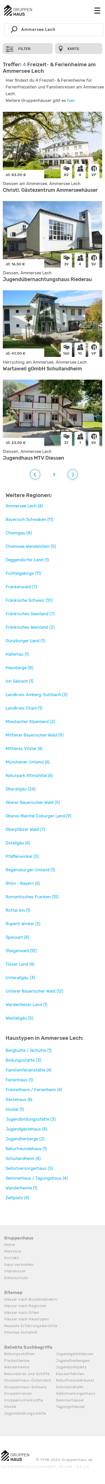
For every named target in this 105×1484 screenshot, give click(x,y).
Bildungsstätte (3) (23, 1060)
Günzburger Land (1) (25, 640)
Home (9, 1245)
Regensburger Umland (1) (30, 869)
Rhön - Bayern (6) (23, 883)
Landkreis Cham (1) (24, 708)
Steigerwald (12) (21, 950)
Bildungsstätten (19, 1354)
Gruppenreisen (18, 1393)
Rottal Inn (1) (18, 910)
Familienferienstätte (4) (29, 1070)
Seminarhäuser (70, 1400)
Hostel (10, 1407)
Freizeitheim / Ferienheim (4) (34, 1089)
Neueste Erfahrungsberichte (30, 1326)
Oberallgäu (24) (21, 789)
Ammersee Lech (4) (24, 506)
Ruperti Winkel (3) (23, 923)
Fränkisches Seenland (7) (30, 613)
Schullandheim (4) (23, 1158)
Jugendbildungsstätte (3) (31, 1119)
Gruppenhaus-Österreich (27, 1380)
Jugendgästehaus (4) (26, 1129)
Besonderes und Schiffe (26, 1374)
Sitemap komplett (21, 1332)
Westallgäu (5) (19, 1018)
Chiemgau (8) (19, 532)
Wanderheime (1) (21, 1188)
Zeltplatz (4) (17, 1197)
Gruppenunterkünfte (23, 1400)
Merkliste (12, 1251)
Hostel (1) (15, 1109)
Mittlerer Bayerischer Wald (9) (35, 735)
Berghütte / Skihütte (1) (29, 1050)
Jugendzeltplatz (71, 1367)
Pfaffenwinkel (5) (22, 856)
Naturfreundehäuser (75, 1380)
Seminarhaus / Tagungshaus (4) (37, 1178)
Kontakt (11, 1258)
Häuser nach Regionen (25, 1306)
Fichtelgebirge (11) (23, 573)
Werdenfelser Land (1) (26, 1004)
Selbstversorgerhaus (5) (29, 1168)
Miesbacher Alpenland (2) (30, 721)
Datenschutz (16, 1278)
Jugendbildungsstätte (25, 1413)
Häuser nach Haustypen (26, 1319)
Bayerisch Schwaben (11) (29, 519)
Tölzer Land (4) (20, 964)
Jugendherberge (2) (25, 1138)
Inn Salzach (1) (19, 681)
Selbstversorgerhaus (75, 1393)
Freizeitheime (17, 1360)
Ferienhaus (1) (19, 1079)
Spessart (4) (17, 937)
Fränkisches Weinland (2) (30, 627)
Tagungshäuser (70, 1407)
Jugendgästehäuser (75, 1354)
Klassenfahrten (70, 1374)
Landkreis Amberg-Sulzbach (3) (36, 694)
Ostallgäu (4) (18, 842)
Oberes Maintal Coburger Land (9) (38, 816)
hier (70, 100)
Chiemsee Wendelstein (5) (31, 546)
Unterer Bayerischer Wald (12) (34, 991)
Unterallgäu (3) (20, 977)
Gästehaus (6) (19, 1099)
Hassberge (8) (19, 667)
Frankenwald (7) (21, 586)
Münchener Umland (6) (28, 762)
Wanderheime (16, 1367)
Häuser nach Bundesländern (30, 1299)
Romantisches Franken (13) (32, 896)
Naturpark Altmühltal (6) (29, 775)
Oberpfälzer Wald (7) (25, 829)
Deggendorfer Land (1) (27, 559)
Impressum (14, 1271)
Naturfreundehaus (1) (26, 1148)
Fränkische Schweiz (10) (29, 600)
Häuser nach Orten (21, 1312)
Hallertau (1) (17, 654)
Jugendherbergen (73, 1360)
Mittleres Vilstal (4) (24, 748)
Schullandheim (70, 1387)
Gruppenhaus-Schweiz (25, 1387)
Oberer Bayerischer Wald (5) (33, 802)
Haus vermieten (19, 1264)
